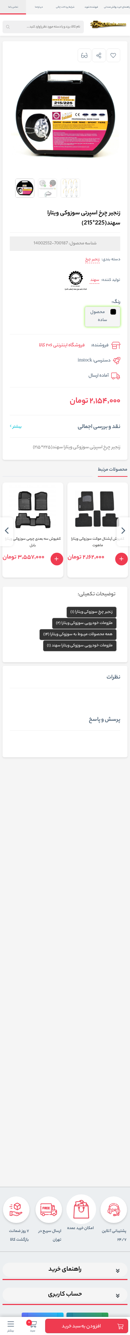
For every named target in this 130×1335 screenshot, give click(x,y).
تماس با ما (13, 7)
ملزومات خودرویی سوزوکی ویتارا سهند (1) (80, 645)
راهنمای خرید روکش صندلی (117, 7)
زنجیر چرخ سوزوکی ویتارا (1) (91, 612)
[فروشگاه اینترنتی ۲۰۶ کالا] (108, 24)
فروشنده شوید (91, 7)
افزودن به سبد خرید (81, 1326)
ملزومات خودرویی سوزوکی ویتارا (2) (84, 623)
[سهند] (75, 280)
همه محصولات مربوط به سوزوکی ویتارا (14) (78, 634)
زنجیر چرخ (92, 259)
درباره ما (39, 7)
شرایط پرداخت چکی (65, 7)
